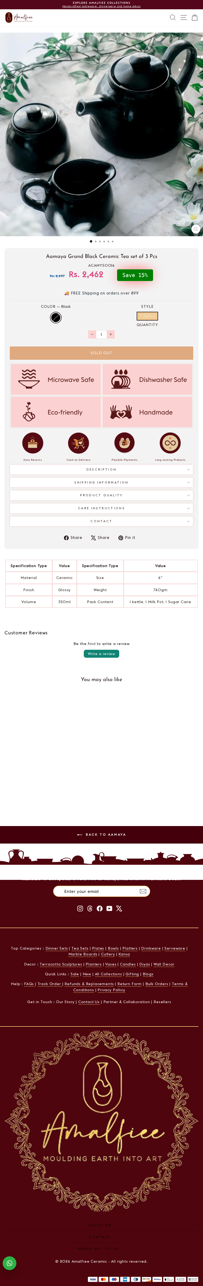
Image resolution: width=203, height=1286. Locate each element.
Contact (101, 521)
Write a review (101, 653)
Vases (110, 964)
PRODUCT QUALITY (101, 495)
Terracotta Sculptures (61, 964)
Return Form (129, 983)
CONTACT (100, 1237)
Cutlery (108, 954)
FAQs (29, 983)
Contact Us (89, 1001)
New (87, 974)
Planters (94, 964)
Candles (128, 964)
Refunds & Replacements (89, 983)
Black (55, 317)
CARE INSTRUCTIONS (101, 508)
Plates (98, 948)
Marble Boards (83, 954)
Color (56, 306)
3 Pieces (147, 316)
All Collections (108, 974)
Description (101, 469)
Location (100, 1225)
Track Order (50, 983)
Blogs (148, 974)
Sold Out (41, 801)
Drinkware (151, 948)
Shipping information (101, 482)
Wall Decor (164, 964)
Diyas (144, 964)
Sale (75, 974)
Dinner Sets (56, 948)
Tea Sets (80, 948)
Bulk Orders (156, 983)
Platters (130, 948)
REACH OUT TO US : (100, 1248)
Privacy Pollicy (111, 989)
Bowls (113, 948)
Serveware (174, 948)
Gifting (132, 974)
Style (147, 306)
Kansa (124, 954)
